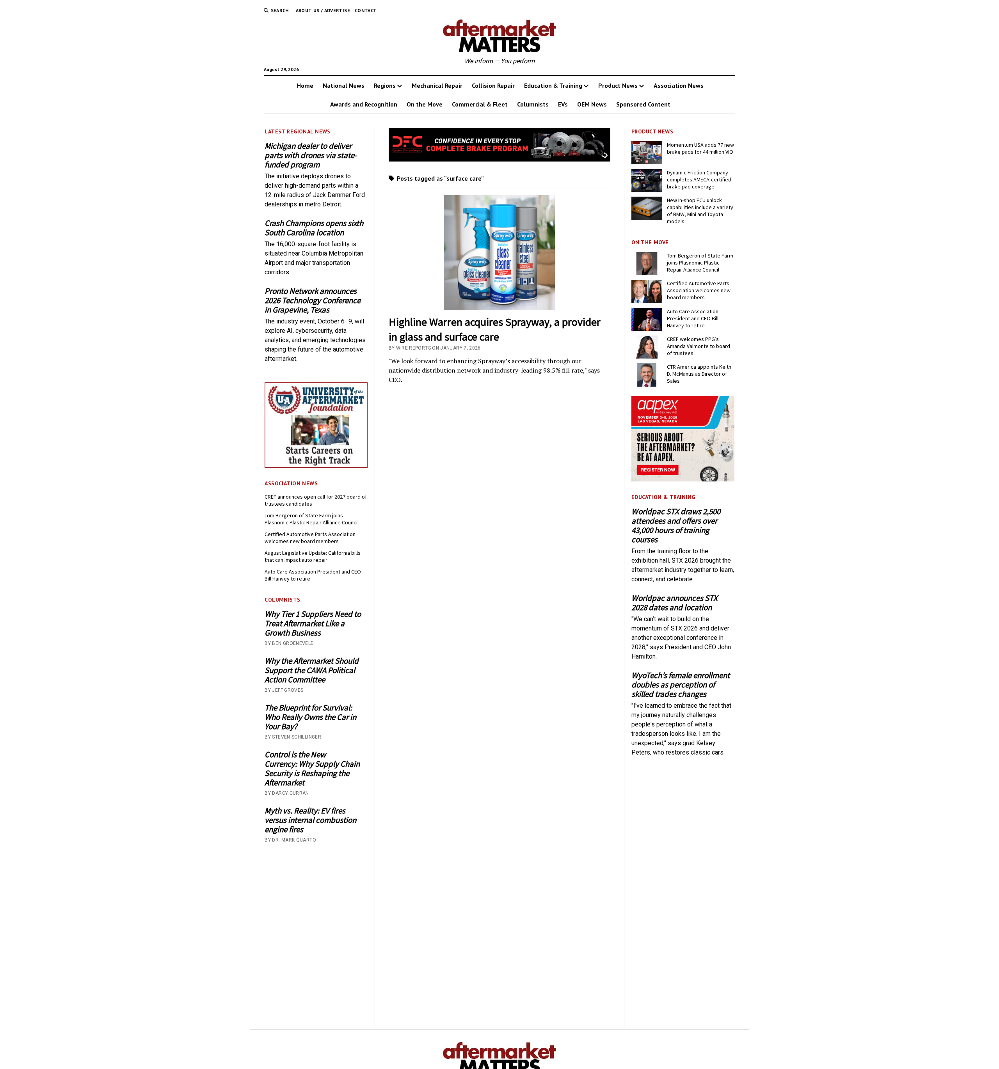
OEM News (592, 104)
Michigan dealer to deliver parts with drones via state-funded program (311, 155)
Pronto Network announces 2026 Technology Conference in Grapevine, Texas (313, 300)
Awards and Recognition (363, 104)
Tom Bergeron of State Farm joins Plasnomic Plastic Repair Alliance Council (312, 519)
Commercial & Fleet (480, 104)
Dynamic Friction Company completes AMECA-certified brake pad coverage (699, 179)
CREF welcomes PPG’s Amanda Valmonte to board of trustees (698, 346)
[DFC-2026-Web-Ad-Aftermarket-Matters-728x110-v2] (500, 159)
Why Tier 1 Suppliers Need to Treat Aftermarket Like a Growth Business (313, 623)
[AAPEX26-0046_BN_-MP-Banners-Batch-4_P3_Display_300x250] (682, 479)
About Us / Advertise (323, 10)
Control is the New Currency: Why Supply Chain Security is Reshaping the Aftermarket (312, 768)
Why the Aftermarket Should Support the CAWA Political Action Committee (312, 670)
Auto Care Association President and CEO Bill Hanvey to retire (313, 575)
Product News (618, 85)
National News (343, 85)
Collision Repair (493, 85)
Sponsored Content (643, 104)
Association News (679, 85)
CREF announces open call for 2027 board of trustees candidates (316, 500)
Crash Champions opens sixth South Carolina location (314, 227)
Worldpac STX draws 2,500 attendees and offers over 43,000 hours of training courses (675, 525)
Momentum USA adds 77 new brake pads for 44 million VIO (700, 148)
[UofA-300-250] (316, 465)
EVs (563, 104)
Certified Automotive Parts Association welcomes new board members (310, 538)
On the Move (425, 104)
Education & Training (553, 85)
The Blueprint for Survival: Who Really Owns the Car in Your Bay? (310, 717)
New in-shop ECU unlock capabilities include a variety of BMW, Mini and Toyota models (700, 211)
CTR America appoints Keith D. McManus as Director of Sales (699, 373)
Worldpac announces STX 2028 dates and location (674, 602)
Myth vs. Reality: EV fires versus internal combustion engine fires (310, 820)
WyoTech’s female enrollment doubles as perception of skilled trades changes (680, 685)
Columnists (533, 104)
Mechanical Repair (437, 85)
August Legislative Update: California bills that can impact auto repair (313, 556)
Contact (366, 10)
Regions (385, 85)
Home (305, 85)
